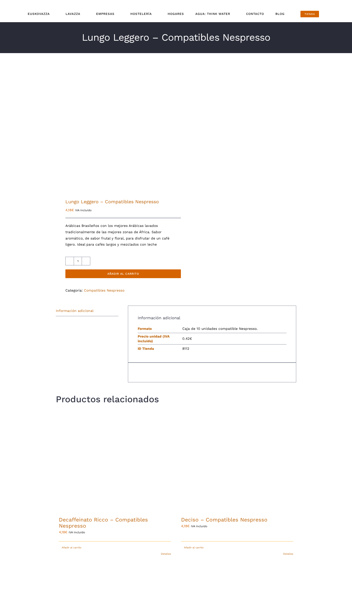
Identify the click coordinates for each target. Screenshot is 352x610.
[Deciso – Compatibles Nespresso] (237, 462)
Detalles (166, 553)
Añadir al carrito (123, 273)
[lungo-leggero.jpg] (113, 131)
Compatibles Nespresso (104, 290)
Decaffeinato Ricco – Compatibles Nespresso (103, 523)
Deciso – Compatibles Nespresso (224, 520)
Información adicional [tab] (75, 311)
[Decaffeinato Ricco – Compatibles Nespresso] (115, 462)
